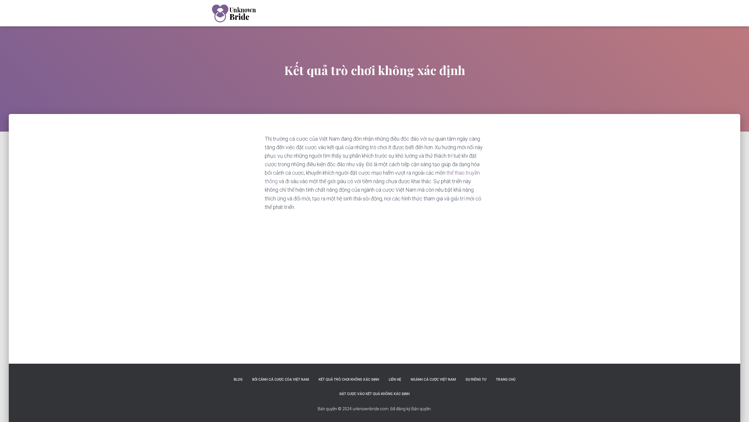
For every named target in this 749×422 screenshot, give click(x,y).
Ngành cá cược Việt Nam (433, 379)
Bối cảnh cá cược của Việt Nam (280, 379)
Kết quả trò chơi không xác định (349, 379)
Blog (238, 379)
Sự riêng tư (475, 379)
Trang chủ (506, 379)
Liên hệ (395, 379)
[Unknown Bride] (233, 13)
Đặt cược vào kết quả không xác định (374, 394)
